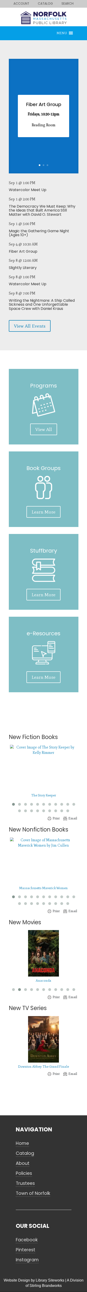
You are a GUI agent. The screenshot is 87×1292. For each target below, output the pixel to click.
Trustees (25, 1183)
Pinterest (25, 1250)
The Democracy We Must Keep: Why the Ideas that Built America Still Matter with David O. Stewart (42, 210)
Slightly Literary (23, 267)
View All (43, 429)
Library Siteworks (50, 1280)
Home (22, 1143)
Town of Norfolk (33, 1193)
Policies (24, 1173)
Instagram (27, 1260)
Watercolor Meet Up (27, 189)
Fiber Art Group (43, 104)
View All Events (29, 326)
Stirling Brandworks (45, 1286)
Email (72, 818)
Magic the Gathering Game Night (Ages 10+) (39, 233)
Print (56, 818)
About (22, 1163)
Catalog (25, 1153)
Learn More (43, 512)
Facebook (27, 1240)
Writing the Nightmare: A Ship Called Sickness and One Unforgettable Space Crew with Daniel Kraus (42, 304)
